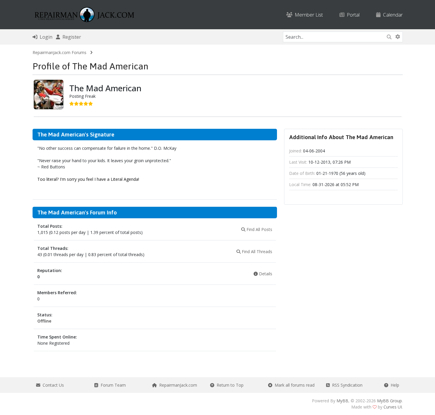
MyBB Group (389, 400)
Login (44, 37)
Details (265, 273)
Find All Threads (256, 251)
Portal (352, 14)
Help (393, 385)
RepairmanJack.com (177, 385)
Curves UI (393, 407)
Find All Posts (258, 229)
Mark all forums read (293, 385)
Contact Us (52, 385)
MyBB (342, 400)
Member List (307, 14)
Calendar (392, 14)
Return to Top (229, 385)
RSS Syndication (346, 385)
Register (70, 37)
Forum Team (112, 385)
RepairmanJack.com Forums (59, 52)
